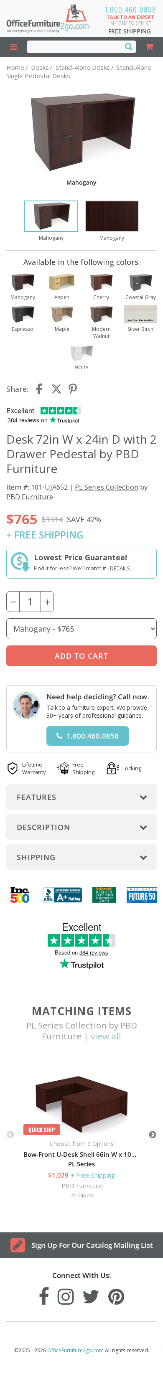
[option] (51, 221)
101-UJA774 (81, 1195)
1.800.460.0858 (130, 9)
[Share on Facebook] (40, 388)
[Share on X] (56, 388)
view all (106, 1036)
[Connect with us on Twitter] (91, 1294)
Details (120, 568)
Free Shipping (129, 31)
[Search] (128, 46)
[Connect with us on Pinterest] (116, 1294)
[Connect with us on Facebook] (44, 1294)
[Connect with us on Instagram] (65, 1294)
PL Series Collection (106, 487)
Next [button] (152, 1135)
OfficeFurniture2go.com (75, 1350)
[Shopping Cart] (149, 47)
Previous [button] (10, 1135)
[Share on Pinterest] (73, 388)
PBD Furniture (29, 496)
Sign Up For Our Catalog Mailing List (92, 1245)
